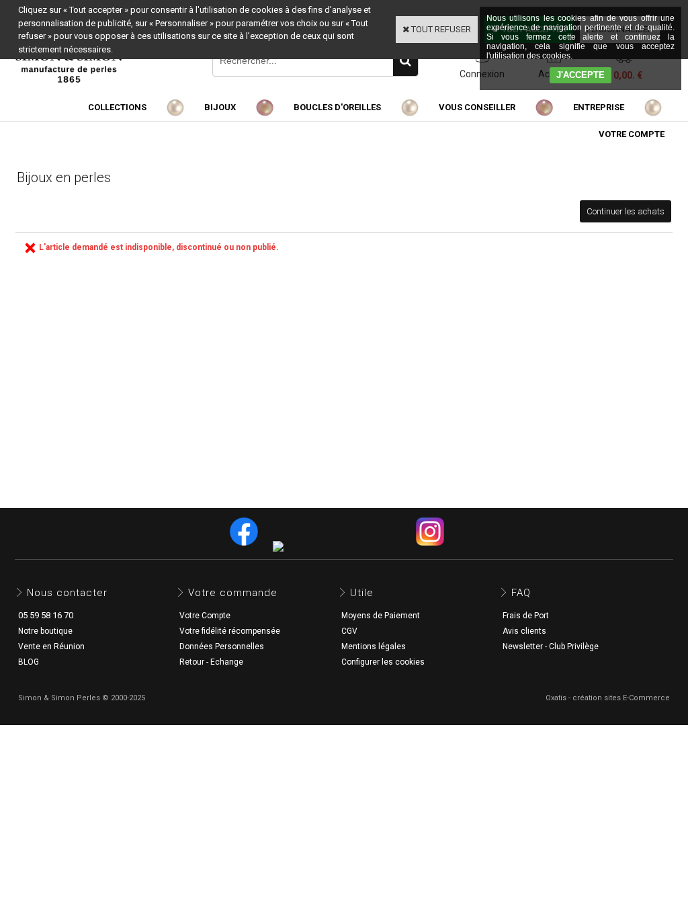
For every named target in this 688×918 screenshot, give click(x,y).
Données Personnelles (221, 646)
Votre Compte (204, 615)
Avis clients (524, 631)
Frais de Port (526, 615)
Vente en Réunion (51, 646)
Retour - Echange (211, 662)
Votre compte (631, 134)
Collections (117, 107)
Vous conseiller (477, 107)
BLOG (28, 662)
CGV (349, 631)
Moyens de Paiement (380, 615)
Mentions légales (373, 646)
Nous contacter (67, 593)
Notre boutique (45, 631)
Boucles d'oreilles (337, 107)
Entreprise (598, 107)
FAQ (521, 593)
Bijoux (220, 107)
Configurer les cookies (383, 662)
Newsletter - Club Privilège (551, 646)
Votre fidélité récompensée (229, 631)
